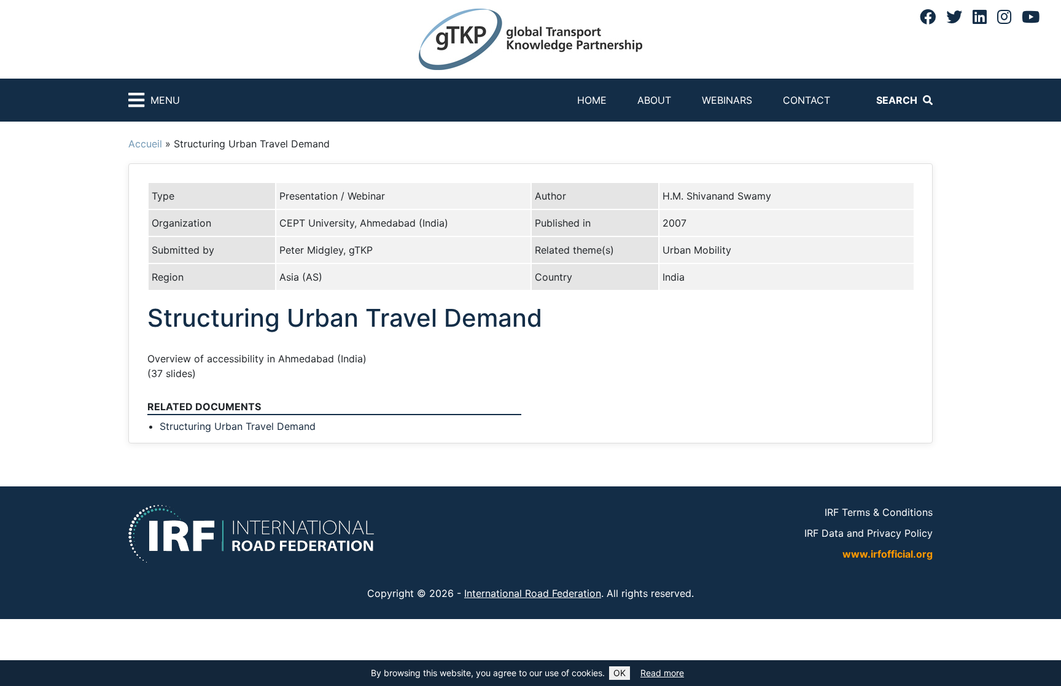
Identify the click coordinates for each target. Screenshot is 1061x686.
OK (619, 673)
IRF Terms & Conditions (879, 512)
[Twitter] (954, 17)
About (654, 100)
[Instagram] (1004, 17)
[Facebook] (928, 17)
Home (592, 100)
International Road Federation (532, 593)
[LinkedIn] (980, 17)
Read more (662, 673)
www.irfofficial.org (887, 554)
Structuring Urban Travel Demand (238, 426)
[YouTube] (1031, 17)
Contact (806, 100)
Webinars (727, 100)
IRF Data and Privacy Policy (868, 533)
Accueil (145, 144)
